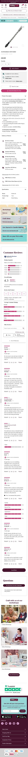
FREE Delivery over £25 (7, 14)
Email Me (22, 711)
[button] (14, 36)
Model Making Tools (22, 17)
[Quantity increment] (8, 64)
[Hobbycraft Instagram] (10, 723)
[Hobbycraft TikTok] (18, 723)
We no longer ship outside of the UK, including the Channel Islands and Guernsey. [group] (13, 2)
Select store (8, 78)
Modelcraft (13, 193)
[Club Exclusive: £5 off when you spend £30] (14, 21)
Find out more (5, 174)
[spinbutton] (5, 64)
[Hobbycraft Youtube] (6, 723)
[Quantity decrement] (2, 64)
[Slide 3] (15, 47)
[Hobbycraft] (14, 6)
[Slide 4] (17, 47)
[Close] (26, 1)
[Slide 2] (13, 47)
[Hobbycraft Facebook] (2, 723)
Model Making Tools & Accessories (8, 17)
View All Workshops (14, 674)
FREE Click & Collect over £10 (19, 14)
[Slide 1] (11, 47)
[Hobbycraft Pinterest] (14, 723)
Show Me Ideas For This (15, 90)
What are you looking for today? (15, 10)
